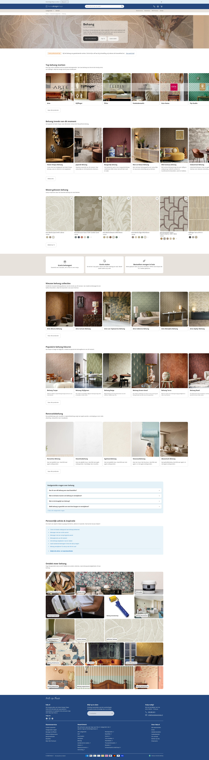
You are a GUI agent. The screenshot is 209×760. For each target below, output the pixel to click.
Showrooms (154, 741)
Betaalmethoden (50, 736)
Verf (79, 734)
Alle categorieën (82, 731)
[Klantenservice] (154, 6)
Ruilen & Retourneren (52, 734)
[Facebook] (47, 719)
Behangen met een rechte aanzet (59, 532)
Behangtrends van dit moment (58, 538)
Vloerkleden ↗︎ (109, 740)
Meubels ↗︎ (108, 745)
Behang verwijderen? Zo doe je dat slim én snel (63, 546)
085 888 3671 (151, 712)
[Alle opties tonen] (91, 237)
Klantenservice (51, 724)
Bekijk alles (51, 178)
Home (47, 13)
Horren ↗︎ (107, 736)
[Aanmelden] (111, 713)
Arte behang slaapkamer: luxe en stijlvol (61, 541)
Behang (80, 740)
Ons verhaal (154, 736)
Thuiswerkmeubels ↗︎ (111, 743)
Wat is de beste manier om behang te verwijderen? (65, 496)
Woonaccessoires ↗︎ (83, 747)
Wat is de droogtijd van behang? (59, 501)
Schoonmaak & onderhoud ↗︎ (113, 747)
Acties (153, 730)
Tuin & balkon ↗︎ (109, 738)
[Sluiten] (161, 2)
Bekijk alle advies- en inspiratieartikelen (61, 551)
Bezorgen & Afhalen (51, 732)
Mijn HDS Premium (51, 741)
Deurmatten (81, 736)
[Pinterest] (52, 719)
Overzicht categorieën (55, 13)
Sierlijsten (80, 738)
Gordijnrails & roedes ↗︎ (84, 743)
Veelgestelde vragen (51, 730)
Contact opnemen (50, 727)
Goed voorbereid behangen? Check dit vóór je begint (64, 543)
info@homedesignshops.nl (155, 715)
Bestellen (48, 738)
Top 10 (103, 38)
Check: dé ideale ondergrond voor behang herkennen (65, 529)
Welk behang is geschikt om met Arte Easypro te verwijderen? (69, 506)
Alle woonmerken (156, 727)
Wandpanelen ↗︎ (109, 731)
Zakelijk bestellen (156, 732)
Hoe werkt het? (130, 53)
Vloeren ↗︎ (80, 745)
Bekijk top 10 (51, 245)
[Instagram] (50, 719)
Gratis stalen (113, 38)
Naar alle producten (90, 38)
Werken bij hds (155, 738)
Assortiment (82, 724)
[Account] (158, 6)
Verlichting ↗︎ (81, 749)
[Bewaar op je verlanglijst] (71, 198)
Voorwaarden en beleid (60, 755)
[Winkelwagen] (161, 6)
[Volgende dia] (161, 89)
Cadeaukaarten (155, 734)
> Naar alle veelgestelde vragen (56, 510)
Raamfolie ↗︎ (108, 734)
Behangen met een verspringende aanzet (61, 535)
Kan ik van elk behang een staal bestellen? (63, 490)
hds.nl (51, 755)
